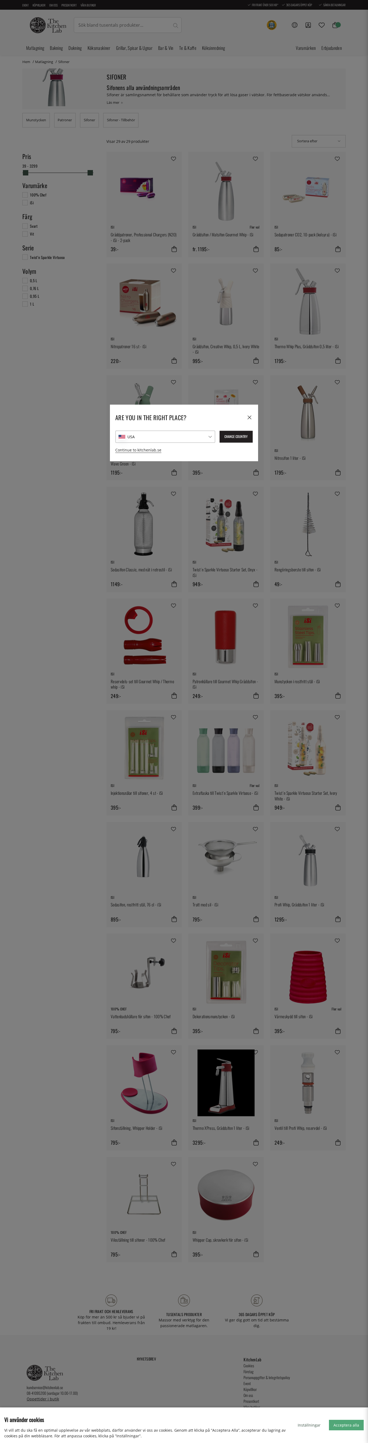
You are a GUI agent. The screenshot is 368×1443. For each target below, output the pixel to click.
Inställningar (309, 1425)
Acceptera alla (346, 1425)
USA (131, 436)
